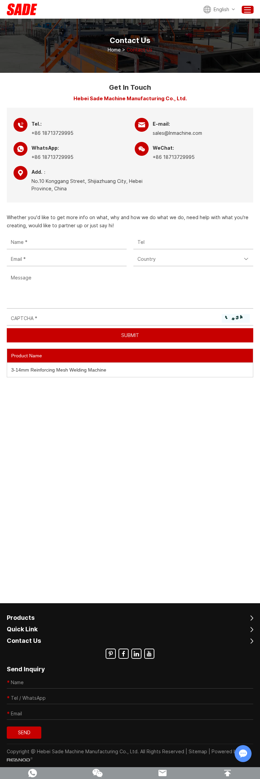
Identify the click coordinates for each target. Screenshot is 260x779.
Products (21, 617)
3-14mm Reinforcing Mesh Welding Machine (58, 370)
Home (114, 49)
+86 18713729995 (52, 157)
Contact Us (24, 640)
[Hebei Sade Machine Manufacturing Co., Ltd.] (22, 9)
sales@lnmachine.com (177, 133)
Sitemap (198, 751)
